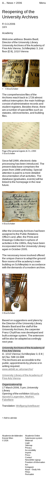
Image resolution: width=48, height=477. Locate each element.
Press (27, 455)
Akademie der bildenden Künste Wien (12, 437)
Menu (42, 2)
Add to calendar (10, 418)
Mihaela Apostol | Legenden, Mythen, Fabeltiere (20, 396)
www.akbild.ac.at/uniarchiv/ (17, 369)
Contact (28, 457)
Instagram (29, 467)
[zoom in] (2, 89)
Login (27, 443)
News (10, 2)
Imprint (28, 452)
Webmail (29, 440)
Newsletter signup (33, 460)
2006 (19, 2)
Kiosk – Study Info (32, 469)
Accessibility (30, 450)
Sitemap (28, 445)
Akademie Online (32, 436)
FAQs (27, 472)
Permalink (29, 474)
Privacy (28, 448)
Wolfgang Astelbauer (28, 405)
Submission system (33, 438)
